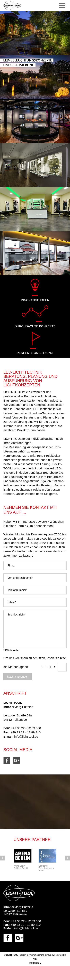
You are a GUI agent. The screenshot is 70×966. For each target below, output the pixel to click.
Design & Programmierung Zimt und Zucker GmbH (43, 955)
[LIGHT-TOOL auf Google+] (18, 762)
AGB (35, 959)
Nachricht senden (17, 676)
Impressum (35, 963)
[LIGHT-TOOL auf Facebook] (8, 762)
